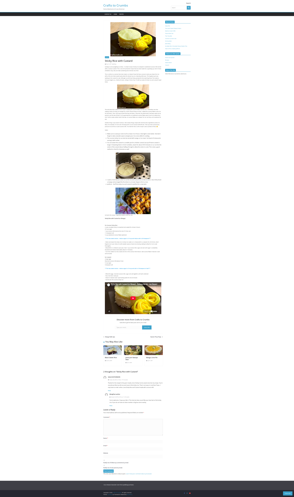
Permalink (125, 379)
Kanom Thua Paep (155, 337)
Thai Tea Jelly (168, 36)
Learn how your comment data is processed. (139, 474)
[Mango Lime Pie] (154, 346)
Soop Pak (167, 26)
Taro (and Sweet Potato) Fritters (173, 28)
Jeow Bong (167, 43)
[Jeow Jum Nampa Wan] (133, 346)
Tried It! (167, 65)
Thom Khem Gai (169, 33)
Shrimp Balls (168, 41)
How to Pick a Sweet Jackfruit (172, 48)
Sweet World (168, 62)
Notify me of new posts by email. (113, 468)
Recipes (121, 14)
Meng (115, 64)
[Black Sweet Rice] (112, 346)
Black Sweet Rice (111, 357)
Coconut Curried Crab (170, 38)
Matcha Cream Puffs (170, 31)
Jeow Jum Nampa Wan (131, 358)
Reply (109, 390)
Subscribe (147, 327)
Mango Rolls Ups (110, 337)
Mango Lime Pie (151, 357)
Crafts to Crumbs (115, 5)
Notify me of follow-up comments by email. (116, 462)
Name (105, 438)
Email (105, 445)
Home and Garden (170, 57)
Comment (106, 417)
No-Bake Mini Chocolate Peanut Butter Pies (176, 46)
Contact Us (108, 14)
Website (105, 453)
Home (115, 14)
